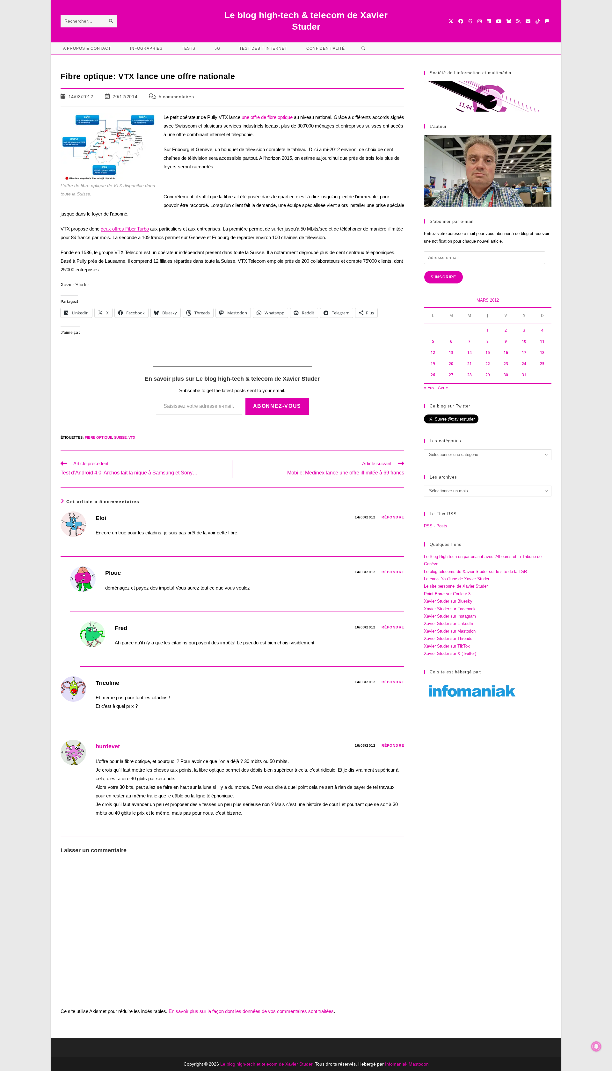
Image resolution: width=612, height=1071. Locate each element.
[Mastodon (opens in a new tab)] (546, 21)
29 (487, 375)
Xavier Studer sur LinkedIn (448, 623)
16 (506, 352)
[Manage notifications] (596, 1046)
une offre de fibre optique (267, 117)
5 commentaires (176, 96)
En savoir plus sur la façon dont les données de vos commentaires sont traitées (251, 1011)
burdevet (108, 746)
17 (524, 352)
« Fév (429, 387)
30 (506, 375)
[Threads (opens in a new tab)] (470, 21)
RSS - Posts (435, 526)
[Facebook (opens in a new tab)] (461, 21)
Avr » (443, 387)
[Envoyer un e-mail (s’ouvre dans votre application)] (528, 21)
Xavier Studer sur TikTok (447, 646)
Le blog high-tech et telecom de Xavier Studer (266, 1064)
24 (524, 363)
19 (433, 363)
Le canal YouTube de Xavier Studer (456, 578)
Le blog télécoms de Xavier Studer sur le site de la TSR (475, 571)
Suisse (120, 437)
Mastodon (419, 1064)
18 (542, 352)
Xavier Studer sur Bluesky (448, 601)
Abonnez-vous (277, 406)
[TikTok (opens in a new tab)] (537, 21)
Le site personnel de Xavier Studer (456, 586)
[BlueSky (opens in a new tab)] (509, 21)
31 (524, 375)
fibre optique (98, 437)
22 (487, 363)
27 (451, 375)
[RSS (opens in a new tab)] (518, 21)
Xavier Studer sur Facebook (450, 608)
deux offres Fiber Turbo (125, 228)
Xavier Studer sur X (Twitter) (450, 653)
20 (451, 363)
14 (469, 352)
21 (469, 363)
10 (524, 341)
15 (487, 352)
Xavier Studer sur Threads (448, 638)
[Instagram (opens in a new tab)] (479, 21)
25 (542, 363)
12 (433, 352)
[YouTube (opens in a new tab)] (498, 21)
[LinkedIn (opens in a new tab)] (488, 21)
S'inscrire (443, 277)
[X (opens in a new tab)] (451, 21)
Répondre (393, 517)
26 (433, 375)
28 (469, 375)
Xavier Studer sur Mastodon (450, 631)
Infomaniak (396, 1064)
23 (506, 363)
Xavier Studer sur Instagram (450, 616)
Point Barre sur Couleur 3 (447, 593)
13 (451, 352)
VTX (131, 437)
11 (542, 341)
